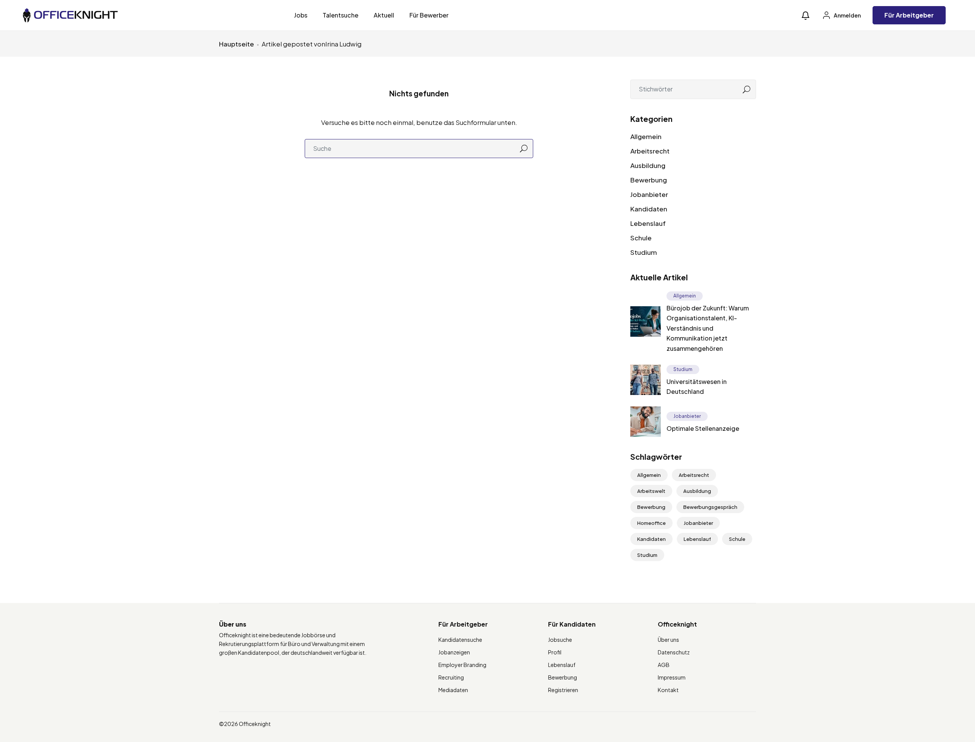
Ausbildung (647, 165)
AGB (664, 664)
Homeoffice (651, 523)
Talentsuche (340, 15)
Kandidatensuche (460, 639)
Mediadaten (453, 689)
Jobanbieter (649, 194)
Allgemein (646, 136)
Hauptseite (236, 44)
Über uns (668, 639)
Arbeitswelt (651, 491)
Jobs (300, 15)
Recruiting (451, 677)
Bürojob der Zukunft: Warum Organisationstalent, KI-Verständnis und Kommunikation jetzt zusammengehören (708, 328)
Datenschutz (674, 652)
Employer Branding (462, 664)
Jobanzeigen (454, 652)
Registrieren (563, 689)
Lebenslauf (648, 223)
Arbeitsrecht (650, 151)
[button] (805, 15)
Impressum (672, 677)
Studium (643, 252)
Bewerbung (648, 180)
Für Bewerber (429, 15)
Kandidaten (648, 209)
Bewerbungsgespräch (710, 507)
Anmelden (847, 15)
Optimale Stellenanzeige (703, 428)
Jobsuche (560, 639)
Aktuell (384, 15)
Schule (641, 237)
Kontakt (668, 689)
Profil (554, 652)
